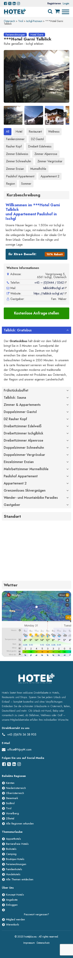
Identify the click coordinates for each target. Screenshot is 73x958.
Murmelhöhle (38, 169)
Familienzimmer (15, 139)
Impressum (29, 943)
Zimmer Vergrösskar (49, 161)
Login (66, 3)
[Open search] (50, 11)
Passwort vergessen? (36, 914)
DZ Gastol (37, 139)
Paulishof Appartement (20, 176)
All (7, 131)
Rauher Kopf (14, 146)
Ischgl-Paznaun (34, 21)
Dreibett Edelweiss (39, 146)
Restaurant (35, 131)
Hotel (19, 131)
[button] (63, 76)
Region (10, 183)
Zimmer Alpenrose (45, 154)
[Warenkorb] (57, 11)
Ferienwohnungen (15, 34)
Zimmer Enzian (15, 169)
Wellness (53, 131)
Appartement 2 (50, 176)
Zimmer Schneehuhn (18, 161)
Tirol (20, 21)
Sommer (26, 183)
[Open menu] (65, 12)
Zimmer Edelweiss (17, 154)
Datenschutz (43, 943)
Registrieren (54, 3)
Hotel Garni (37, 34)
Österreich (9, 21)
